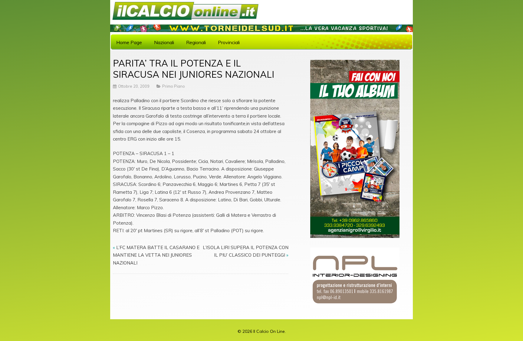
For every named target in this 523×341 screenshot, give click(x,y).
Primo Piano (173, 86)
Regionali (196, 42)
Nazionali (164, 42)
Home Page (129, 42)
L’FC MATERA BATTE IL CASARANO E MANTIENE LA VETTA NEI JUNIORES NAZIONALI (156, 255)
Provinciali (229, 42)
